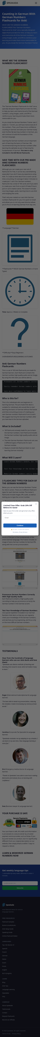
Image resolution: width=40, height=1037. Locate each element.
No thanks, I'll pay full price (20, 532)
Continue (20, 525)
